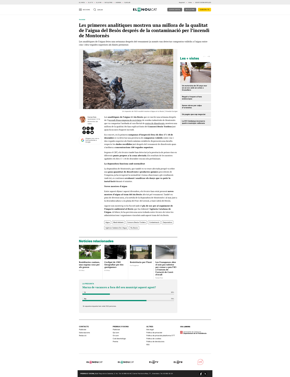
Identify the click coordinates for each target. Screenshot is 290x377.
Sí (85, 292)
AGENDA (118, 2)
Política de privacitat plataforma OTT (160, 335)
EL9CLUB (127, 2)
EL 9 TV (90, 2)
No (85, 299)
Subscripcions (84, 332)
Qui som (116, 332)
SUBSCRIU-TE (204, 9)
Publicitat (82, 329)
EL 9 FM (98, 2)
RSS (148, 344)
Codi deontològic (119, 338)
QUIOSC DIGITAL (174, 9)
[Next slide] (208, 57)
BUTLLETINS (108, 2)
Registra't (182, 2)
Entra (190, 2)
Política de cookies (153, 338)
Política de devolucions (155, 341)
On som (116, 335)
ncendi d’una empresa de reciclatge (125, 120)
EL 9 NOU (82, 2)
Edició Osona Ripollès (203, 2)
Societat (82, 19)
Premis (115, 341)
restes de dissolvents (154, 123)
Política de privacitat (154, 332)
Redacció (82, 335)
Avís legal (150, 329)
